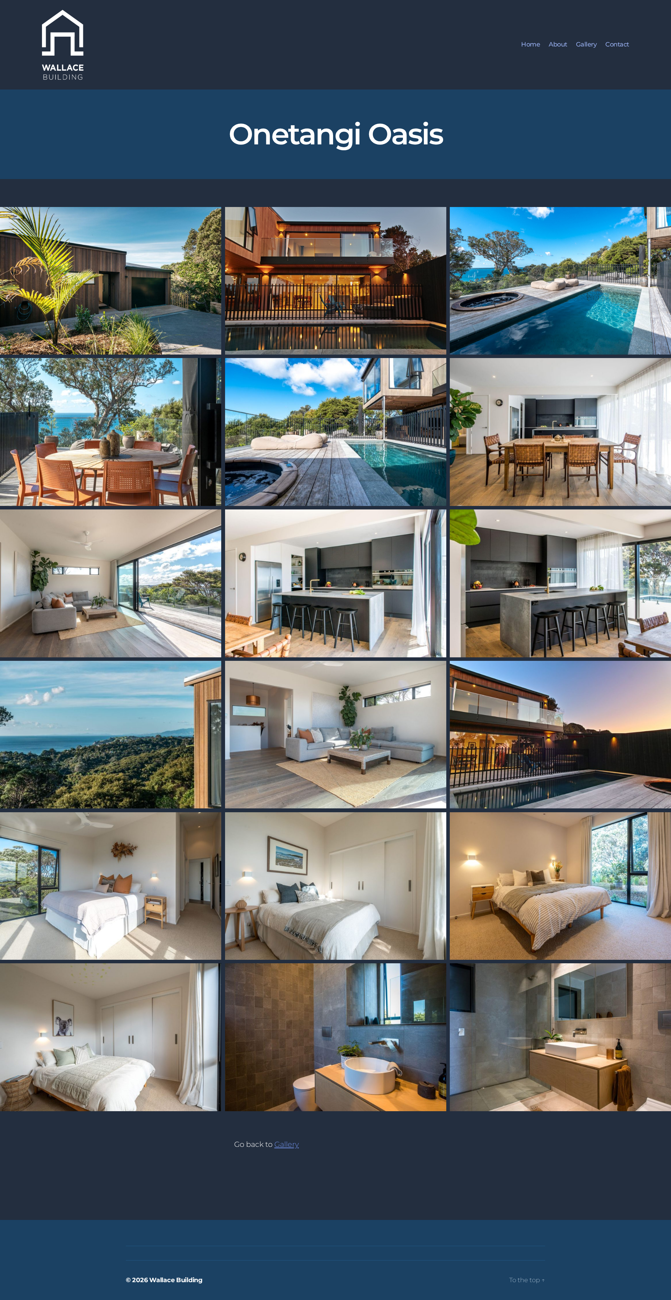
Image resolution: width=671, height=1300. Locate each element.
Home (530, 44)
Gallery (586, 44)
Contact (617, 44)
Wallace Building (176, 1280)
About (558, 44)
